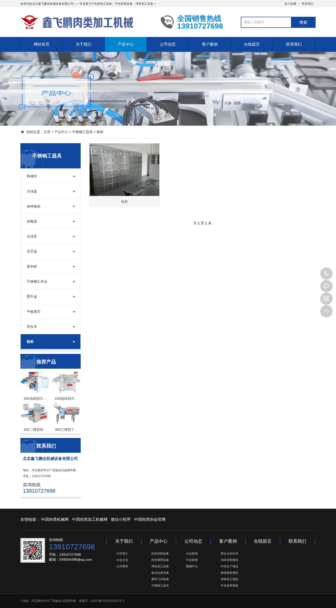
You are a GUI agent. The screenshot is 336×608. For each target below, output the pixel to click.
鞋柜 (100, 132)
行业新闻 (192, 560)
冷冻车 (32, 236)
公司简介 (122, 553)
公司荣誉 (122, 566)
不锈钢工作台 (37, 281)
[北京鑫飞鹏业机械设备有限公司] (86, 21)
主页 (47, 132)
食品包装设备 (160, 572)
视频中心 (192, 566)
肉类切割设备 (160, 553)
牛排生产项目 (229, 566)
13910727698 (326, 273)
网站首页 (41, 44)
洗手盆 (32, 251)
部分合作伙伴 (229, 553)
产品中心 (126, 44)
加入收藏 (290, 3)
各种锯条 (34, 206)
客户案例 (210, 44)
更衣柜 (32, 266)
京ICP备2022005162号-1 (107, 601)
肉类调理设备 (160, 560)
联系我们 (308, 3)
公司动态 (168, 44)
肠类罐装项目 (229, 572)
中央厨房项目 (229, 585)
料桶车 (32, 176)
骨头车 (32, 327)
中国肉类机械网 (55, 519)
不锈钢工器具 (82, 132)
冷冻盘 (32, 191)
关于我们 (84, 44)
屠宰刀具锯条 (160, 579)
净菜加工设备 (160, 566)
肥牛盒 (32, 296)
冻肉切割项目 (229, 560)
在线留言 (252, 44)
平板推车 (34, 311)
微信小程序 (121, 519)
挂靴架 (32, 221)
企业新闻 (192, 553)
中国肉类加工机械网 (89, 519)
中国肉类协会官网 (150, 519)
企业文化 (122, 560)
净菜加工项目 (229, 579)
